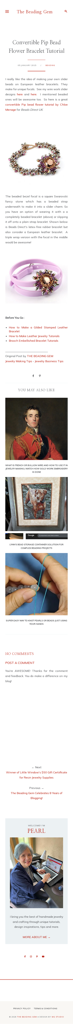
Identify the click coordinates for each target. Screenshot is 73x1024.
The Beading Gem (35, 12)
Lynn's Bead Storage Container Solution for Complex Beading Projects (36, 546)
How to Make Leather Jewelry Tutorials (34, 336)
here (20, 94)
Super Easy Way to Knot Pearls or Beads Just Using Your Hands (36, 622)
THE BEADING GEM (40, 356)
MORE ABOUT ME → (36, 937)
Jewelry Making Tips (18, 361)
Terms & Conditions (45, 1008)
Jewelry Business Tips (49, 361)
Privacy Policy (22, 1008)
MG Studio (58, 1017)
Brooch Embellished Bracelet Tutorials (33, 340)
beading (50, 65)
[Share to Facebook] (33, 375)
